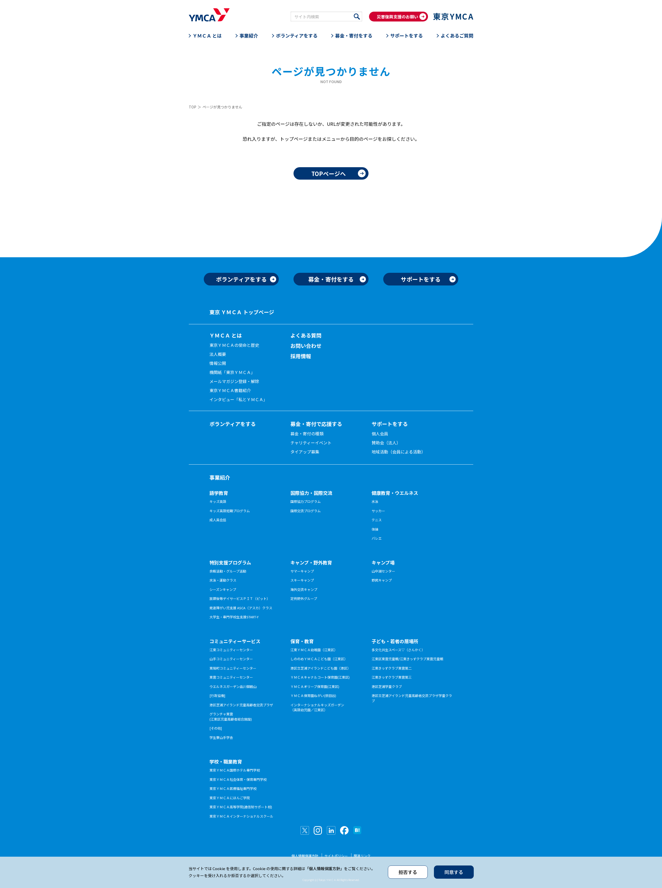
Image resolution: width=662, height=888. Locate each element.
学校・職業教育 (225, 761)
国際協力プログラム (305, 501)
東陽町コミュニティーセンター (232, 668)
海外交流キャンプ (303, 589)
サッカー (378, 510)
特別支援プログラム (230, 562)
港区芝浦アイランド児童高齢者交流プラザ (241, 704)
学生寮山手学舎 (221, 737)
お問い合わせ (305, 345)
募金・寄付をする (353, 35)
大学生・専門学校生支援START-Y (234, 616)
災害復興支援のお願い (397, 16)
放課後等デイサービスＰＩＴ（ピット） (239, 598)
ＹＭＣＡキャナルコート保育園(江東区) (320, 677)
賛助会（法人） (386, 442)
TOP (192, 106)
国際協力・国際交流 (311, 492)
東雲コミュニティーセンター (231, 677)
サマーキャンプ (302, 571)
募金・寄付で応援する (316, 424)
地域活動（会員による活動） (398, 452)
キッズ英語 (217, 501)
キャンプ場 (383, 562)
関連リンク (362, 855)
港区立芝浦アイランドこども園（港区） (320, 668)
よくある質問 (305, 335)
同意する (454, 872)
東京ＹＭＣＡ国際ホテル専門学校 (234, 770)
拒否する (407, 872)
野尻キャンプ (382, 580)
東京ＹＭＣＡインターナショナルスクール (241, 816)
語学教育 (218, 492)
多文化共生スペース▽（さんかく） (398, 649)
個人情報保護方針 (304, 855)
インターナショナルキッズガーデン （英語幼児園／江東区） (317, 707)
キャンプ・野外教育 (311, 562)
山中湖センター (383, 571)
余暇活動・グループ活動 (227, 571)
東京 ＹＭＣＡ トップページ (241, 312)
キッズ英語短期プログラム (229, 510)
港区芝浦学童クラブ (387, 686)
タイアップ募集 (304, 452)
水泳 (375, 501)
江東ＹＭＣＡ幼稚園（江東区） (313, 649)
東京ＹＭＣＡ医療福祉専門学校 (233, 788)
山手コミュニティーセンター (231, 658)
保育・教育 (302, 641)
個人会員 (380, 433)
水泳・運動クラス (222, 580)
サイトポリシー (336, 855)
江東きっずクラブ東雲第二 (392, 668)
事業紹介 (248, 35)
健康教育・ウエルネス (395, 492)
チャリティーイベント (311, 442)
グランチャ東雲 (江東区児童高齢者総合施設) (230, 716)
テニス (377, 519)
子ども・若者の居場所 (395, 641)
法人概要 (217, 354)
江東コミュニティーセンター (231, 649)
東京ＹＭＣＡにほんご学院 (229, 797)
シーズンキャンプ (222, 589)
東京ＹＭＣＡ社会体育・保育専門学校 (238, 779)
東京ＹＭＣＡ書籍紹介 (230, 390)
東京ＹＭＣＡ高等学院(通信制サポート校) (240, 806)
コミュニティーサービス (234, 641)
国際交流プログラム (305, 510)
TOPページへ (328, 173)
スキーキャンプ (302, 580)
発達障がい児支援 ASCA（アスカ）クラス (240, 607)
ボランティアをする (297, 35)
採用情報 (300, 356)
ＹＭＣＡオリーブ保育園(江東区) (314, 686)
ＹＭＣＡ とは (207, 35)
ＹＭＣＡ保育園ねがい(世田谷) (313, 695)
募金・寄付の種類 (307, 433)
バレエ (377, 538)
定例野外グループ (303, 598)
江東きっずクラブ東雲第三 (392, 677)
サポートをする (406, 35)
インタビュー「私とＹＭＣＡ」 (238, 399)
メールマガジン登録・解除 (234, 381)
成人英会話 (217, 519)
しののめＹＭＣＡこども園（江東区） (319, 658)
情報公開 (217, 363)
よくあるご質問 (457, 35)
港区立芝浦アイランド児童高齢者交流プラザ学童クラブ (412, 698)
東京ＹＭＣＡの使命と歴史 (234, 345)
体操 (375, 529)
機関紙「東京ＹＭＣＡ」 (232, 372)
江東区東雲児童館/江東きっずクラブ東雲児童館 (407, 658)
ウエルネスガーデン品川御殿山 (233, 686)
